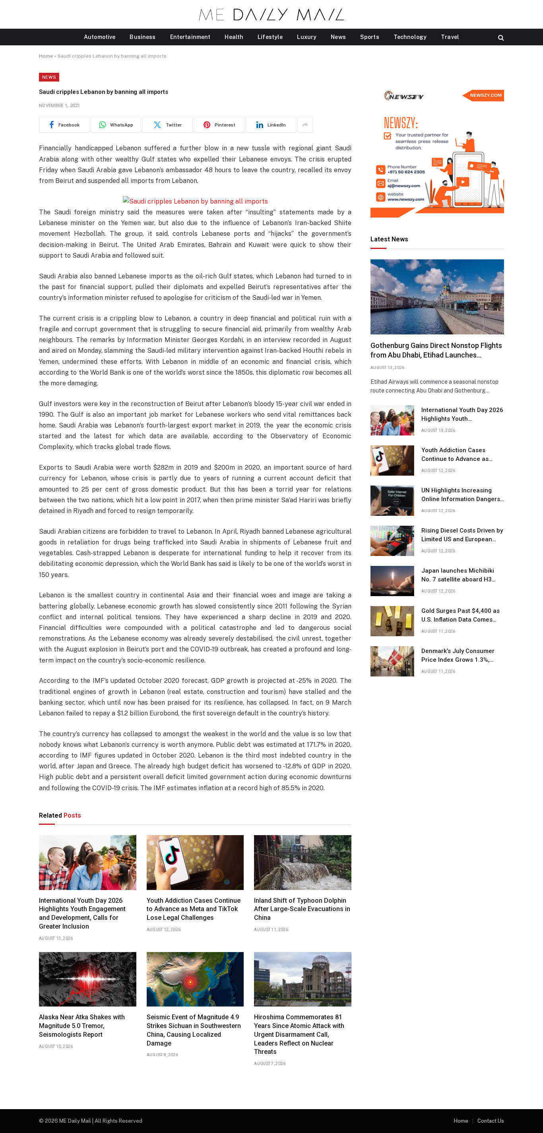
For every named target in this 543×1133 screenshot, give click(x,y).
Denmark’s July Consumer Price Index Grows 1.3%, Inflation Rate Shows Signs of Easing (462, 655)
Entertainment (190, 37)
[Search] (500, 37)
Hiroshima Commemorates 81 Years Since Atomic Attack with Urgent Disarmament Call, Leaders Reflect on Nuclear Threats (299, 1034)
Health (234, 37)
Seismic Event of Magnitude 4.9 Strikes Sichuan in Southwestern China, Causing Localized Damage (194, 1030)
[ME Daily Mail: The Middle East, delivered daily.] (271, 14)
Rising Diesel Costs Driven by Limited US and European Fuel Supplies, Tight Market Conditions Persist (462, 535)
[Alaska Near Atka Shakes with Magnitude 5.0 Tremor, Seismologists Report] (87, 979)
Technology (410, 37)
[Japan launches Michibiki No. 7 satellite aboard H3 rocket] (392, 581)
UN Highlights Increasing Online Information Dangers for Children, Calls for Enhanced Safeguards (460, 495)
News (338, 37)
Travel (450, 37)
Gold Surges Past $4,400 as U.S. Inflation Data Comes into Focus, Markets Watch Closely (460, 615)
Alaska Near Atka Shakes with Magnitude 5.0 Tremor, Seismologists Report (82, 1025)
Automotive (99, 37)
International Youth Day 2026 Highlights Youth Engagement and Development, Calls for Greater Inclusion (82, 913)
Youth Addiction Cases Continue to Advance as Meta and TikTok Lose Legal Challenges (193, 909)
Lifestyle (270, 37)
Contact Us (490, 1121)
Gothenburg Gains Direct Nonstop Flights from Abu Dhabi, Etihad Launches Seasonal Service (436, 350)
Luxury (306, 37)
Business (142, 37)
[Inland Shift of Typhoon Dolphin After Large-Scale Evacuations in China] (302, 862)
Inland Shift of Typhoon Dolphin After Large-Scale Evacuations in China (302, 909)
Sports (369, 37)
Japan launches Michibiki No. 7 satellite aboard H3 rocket (457, 575)
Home (46, 56)
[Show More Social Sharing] (304, 125)
